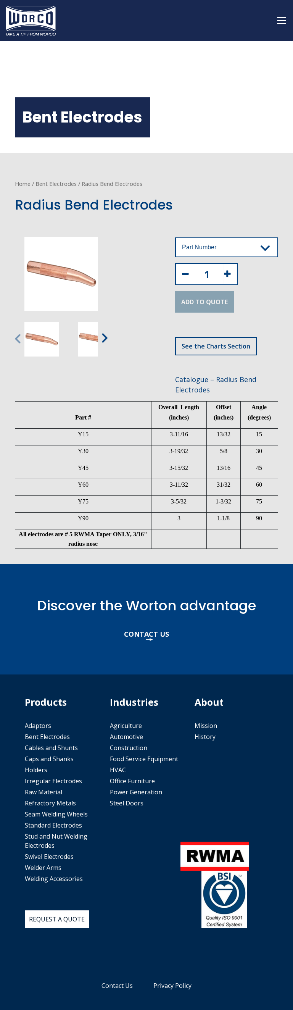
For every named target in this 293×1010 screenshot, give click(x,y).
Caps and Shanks (49, 759)
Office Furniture (132, 781)
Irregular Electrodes (53, 781)
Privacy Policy (172, 985)
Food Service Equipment (144, 759)
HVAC (118, 770)
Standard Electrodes (53, 825)
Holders (36, 770)
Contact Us (117, 985)
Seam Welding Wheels (56, 814)
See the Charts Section (216, 346)
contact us (146, 634)
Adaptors (38, 725)
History (205, 736)
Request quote (57, 919)
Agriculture (126, 725)
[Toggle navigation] (281, 20)
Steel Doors (126, 803)
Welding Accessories (54, 878)
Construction (128, 748)
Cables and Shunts (51, 748)
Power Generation (136, 792)
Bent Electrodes (56, 183)
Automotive (126, 736)
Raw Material (43, 792)
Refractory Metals (50, 803)
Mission (206, 725)
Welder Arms (43, 867)
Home (23, 183)
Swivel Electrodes (49, 856)
